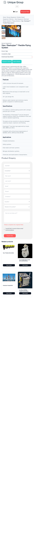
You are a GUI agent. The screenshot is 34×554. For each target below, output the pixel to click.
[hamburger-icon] (17, 6)
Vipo (6, 51)
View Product (9, 265)
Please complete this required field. (13, 224)
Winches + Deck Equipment (16, 19)
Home (4, 17)
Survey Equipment (11, 17)
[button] (18, 27)
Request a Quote (6, 61)
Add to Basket (16, 61)
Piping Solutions (16, 21)
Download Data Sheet (7, 56)
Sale (9, 54)
